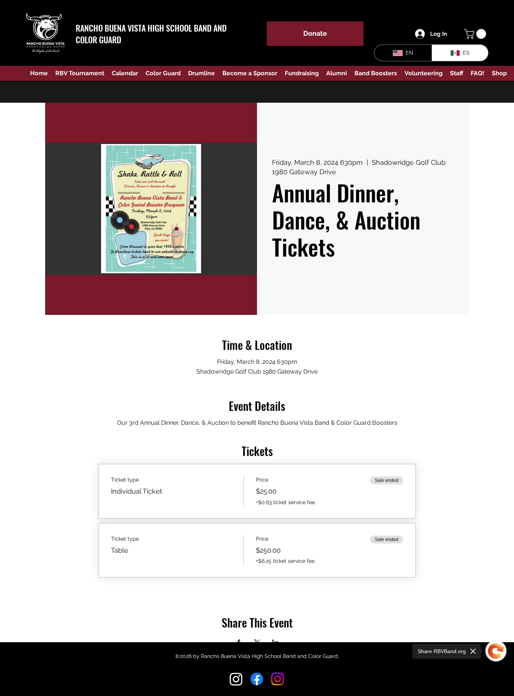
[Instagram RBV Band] (236, 678)
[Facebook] (256, 678)
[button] (476, 34)
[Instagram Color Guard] (277, 678)
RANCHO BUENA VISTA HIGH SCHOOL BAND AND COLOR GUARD (151, 34)
